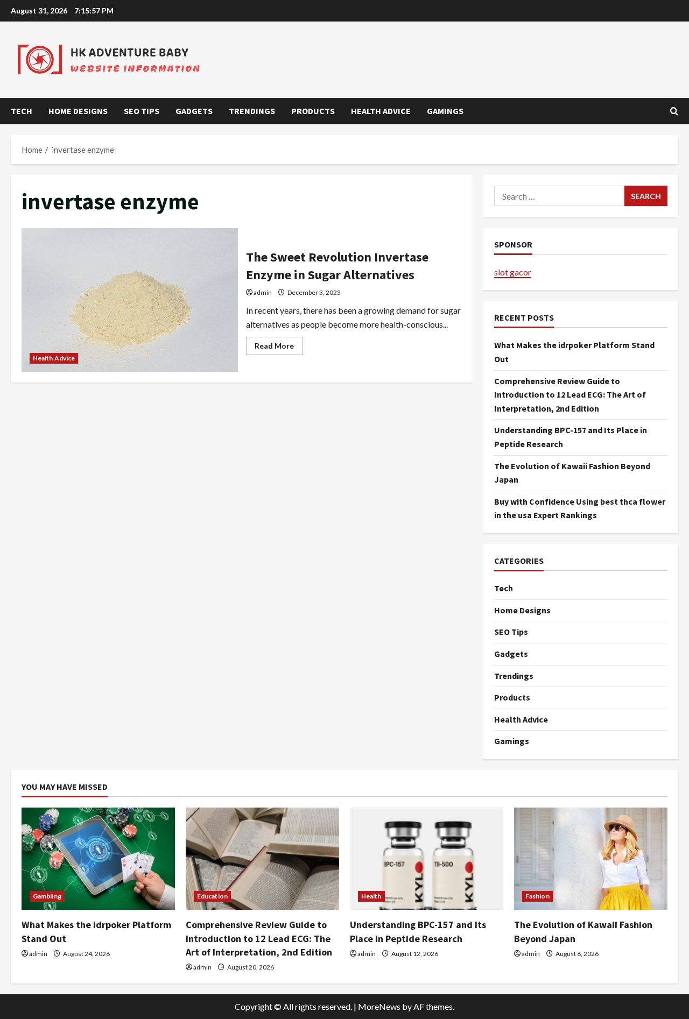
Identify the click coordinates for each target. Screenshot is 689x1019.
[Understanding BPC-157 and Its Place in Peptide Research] (426, 859)
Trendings (252, 110)
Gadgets (194, 110)
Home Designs (78, 110)
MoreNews (379, 1006)
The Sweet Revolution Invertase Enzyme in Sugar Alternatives (130, 300)
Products (313, 110)
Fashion (537, 896)
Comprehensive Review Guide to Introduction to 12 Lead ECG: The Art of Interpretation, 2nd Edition (570, 395)
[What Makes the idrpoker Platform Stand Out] (98, 859)
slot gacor (512, 272)
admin (263, 292)
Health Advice (381, 110)
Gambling (47, 896)
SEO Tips (141, 110)
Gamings (445, 110)
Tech (21, 110)
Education (212, 896)
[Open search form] (674, 111)
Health (371, 896)
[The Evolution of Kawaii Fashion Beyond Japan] (590, 859)
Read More (279, 348)
